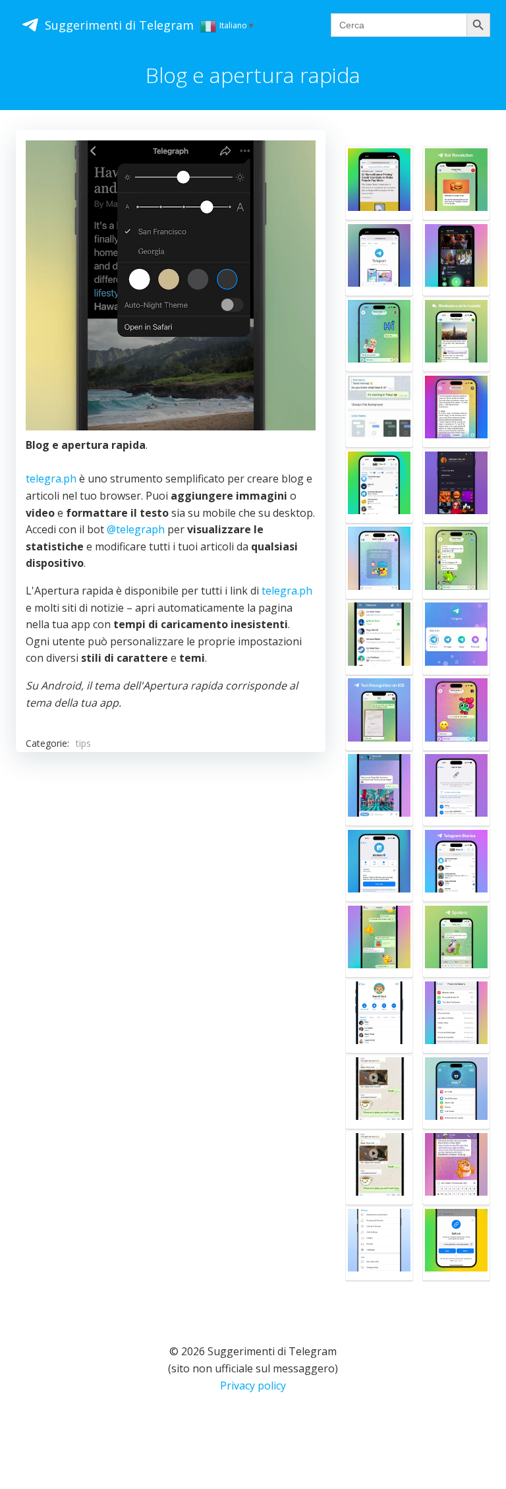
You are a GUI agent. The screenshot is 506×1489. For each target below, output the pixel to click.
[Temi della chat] (379, 940)
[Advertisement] (170, 877)
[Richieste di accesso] (456, 486)
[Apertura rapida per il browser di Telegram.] (379, 183)
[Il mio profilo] (456, 1091)
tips (83, 743)
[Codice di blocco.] (379, 637)
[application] (171, 285)
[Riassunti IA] (456, 410)
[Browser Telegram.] (379, 258)
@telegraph (136, 529)
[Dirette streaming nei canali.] (456, 258)
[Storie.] (456, 864)
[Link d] (379, 1016)
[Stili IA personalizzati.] (379, 334)
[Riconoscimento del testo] (379, 712)
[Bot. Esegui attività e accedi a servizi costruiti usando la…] (379, 788)
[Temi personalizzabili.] (379, 410)
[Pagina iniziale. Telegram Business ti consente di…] (379, 561)
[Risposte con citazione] (456, 334)
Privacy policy (253, 1385)
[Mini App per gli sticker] (379, 864)
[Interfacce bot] (456, 183)
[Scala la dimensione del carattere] (379, 1243)
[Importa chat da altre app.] (379, 1091)
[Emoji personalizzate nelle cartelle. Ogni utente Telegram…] (379, 486)
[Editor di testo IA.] (456, 712)
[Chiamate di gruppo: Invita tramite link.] (456, 1243)
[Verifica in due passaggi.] (456, 1016)
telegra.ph (51, 478)
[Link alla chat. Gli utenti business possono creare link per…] (456, 788)
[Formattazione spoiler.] (456, 940)
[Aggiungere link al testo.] (456, 1167)
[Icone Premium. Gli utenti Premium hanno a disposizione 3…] (456, 637)
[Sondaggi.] (456, 561)
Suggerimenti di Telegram (119, 25)
